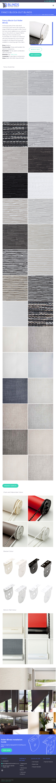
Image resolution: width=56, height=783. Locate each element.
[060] (14, 701)
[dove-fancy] (40, 390)
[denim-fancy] (15, 390)
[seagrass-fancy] (15, 262)
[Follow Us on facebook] (2, 770)
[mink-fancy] (40, 160)
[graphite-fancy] (40, 134)
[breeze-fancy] (40, 365)
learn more (14, 54)
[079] (14, 679)
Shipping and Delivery (23, 764)
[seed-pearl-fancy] (40, 262)
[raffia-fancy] (40, 442)
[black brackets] (40, 567)
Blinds (31, 14)
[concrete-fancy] (40, 83)
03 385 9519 (50, 1)
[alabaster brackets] (15, 567)
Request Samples (36, 766)
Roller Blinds (37, 14)
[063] (14, 723)
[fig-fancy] (15, 416)
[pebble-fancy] (40, 211)
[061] (42, 701)
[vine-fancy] (40, 467)
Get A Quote (35, 761)
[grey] (15, 534)
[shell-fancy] (15, 314)
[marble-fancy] (15, 160)
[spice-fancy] (40, 314)
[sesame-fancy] (15, 288)
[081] (42, 679)
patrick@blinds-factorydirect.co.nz (11, 763)
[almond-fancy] (15, 339)
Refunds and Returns (23, 768)
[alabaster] (15, 508)
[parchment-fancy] (15, 211)
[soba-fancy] (15, 467)
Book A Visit (35, 764)
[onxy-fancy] (15, 185)
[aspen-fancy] (40, 339)
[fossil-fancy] (15, 442)
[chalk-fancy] (15, 83)
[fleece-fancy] (40, 416)
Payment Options (48, 761)
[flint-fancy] (15, 134)
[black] (40, 508)
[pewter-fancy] (15, 237)
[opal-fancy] (40, 185)
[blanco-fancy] (15, 365)
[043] (42, 723)
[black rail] (40, 626)
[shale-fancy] (40, 288)
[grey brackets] (15, 593)
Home (27, 14)
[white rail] (40, 651)
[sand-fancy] (40, 237)
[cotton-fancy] (15, 108)
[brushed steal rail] (15, 651)
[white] (40, 534)
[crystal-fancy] (40, 108)
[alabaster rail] (15, 626)
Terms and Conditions (23, 773)
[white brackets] (40, 593)
